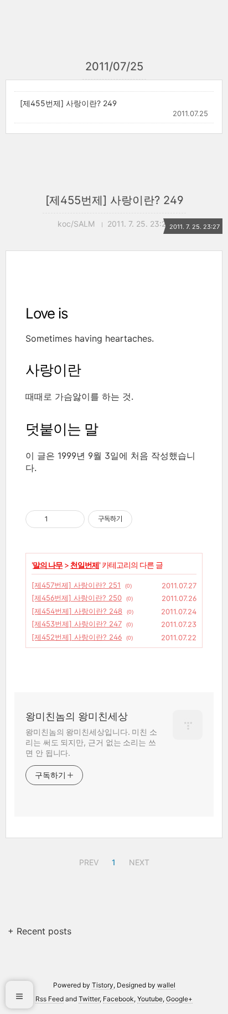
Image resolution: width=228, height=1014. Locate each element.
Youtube (150, 999)
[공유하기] (58, 519)
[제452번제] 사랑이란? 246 (77, 637)
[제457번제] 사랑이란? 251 (76, 585)
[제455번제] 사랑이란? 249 (68, 103)
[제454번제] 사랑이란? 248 (77, 611)
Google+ (179, 999)
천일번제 (84, 564)
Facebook (118, 999)
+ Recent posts (39, 931)
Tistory (102, 985)
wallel (166, 985)
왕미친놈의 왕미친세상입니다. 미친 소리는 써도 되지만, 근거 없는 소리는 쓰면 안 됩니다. (91, 742)
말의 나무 (48, 564)
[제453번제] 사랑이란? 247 (77, 623)
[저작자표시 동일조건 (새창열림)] (142, 519)
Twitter (89, 999)
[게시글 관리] (72, 519)
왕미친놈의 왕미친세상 (76, 716)
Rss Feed (49, 999)
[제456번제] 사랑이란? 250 (77, 597)
